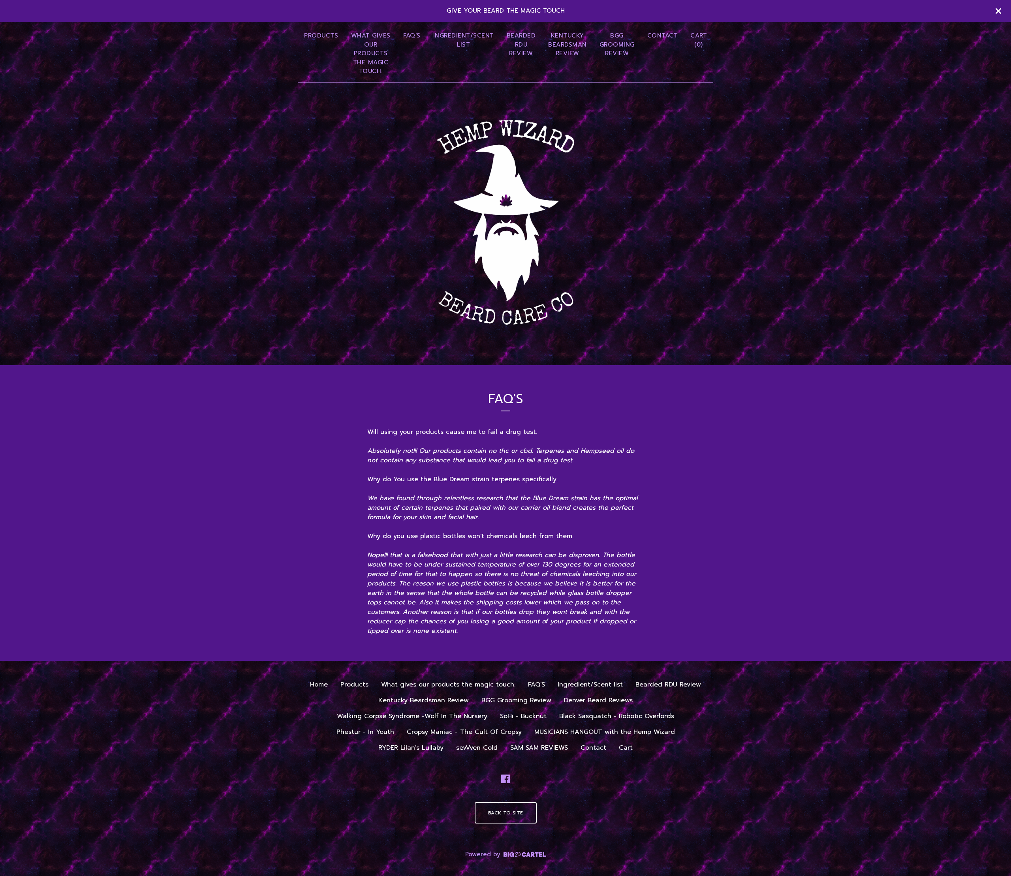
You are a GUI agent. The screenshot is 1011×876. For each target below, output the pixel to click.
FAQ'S (412, 35)
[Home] (505, 222)
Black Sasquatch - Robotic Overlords (616, 716)
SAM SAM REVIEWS (539, 747)
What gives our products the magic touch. (371, 53)
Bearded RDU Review (521, 44)
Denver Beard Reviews (598, 700)
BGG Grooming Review (617, 44)
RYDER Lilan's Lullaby (410, 747)
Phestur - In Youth (365, 732)
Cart (626, 747)
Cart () (698, 40)
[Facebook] (505, 778)
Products (321, 35)
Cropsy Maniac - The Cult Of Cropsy (464, 732)
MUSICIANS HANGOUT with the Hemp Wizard (604, 732)
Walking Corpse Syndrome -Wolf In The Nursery (412, 716)
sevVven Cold (477, 747)
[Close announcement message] (998, 11)
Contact (662, 35)
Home (319, 684)
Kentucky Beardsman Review (567, 44)
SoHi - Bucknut (523, 716)
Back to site (505, 812)
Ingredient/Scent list (463, 40)
